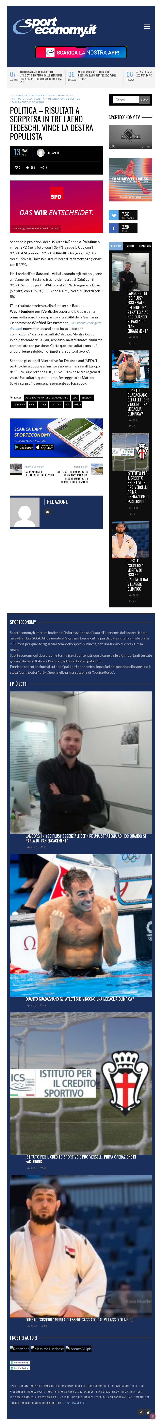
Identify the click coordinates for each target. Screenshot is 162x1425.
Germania (19, 404)
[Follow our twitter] (114, 215)
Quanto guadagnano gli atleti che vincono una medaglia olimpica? (138, 402)
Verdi (77, 404)
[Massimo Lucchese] (47, 1349)
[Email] (47, 512)
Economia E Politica (40, 95)
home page (65, 95)
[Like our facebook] (114, 228)
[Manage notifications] (153, 1416)
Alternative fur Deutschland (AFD (46, 397)
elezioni (87, 397)
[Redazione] (19, 1349)
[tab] (116, 246)
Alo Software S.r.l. (74, 1403)
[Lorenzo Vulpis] (78, 1349)
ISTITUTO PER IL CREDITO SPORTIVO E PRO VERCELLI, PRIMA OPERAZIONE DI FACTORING (138, 487)
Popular (116, 246)
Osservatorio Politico (64, 98)
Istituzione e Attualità (28, 98)
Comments (145, 246)
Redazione (54, 152)
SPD (68, 404)
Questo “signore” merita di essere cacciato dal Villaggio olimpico (138, 575)
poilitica (56, 404)
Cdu (75, 397)
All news (17, 95)
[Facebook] (141, 1412)
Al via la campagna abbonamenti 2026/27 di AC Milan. (38, 73)
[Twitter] (148, 1412)
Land (32, 404)
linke (43, 404)
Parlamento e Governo (28, 102)
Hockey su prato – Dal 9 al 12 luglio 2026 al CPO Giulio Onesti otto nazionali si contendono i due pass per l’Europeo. (99, 77)
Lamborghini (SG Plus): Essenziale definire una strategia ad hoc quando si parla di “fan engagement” (137, 312)
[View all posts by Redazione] (41, 153)
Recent (130, 246)
